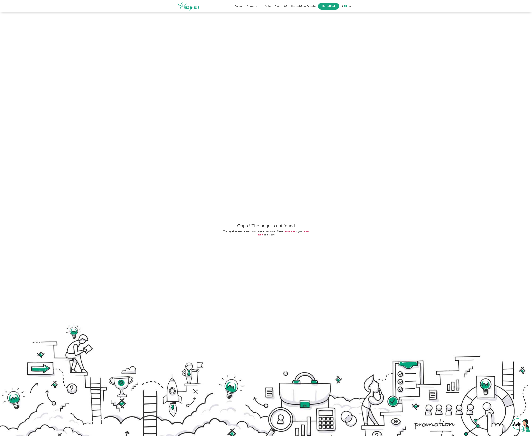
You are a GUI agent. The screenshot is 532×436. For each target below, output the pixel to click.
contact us (289, 231)
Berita (277, 6)
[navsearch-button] (350, 6)
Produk (267, 6)
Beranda (238, 6)
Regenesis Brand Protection (303, 6)
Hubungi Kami (328, 6)
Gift (285, 6)
